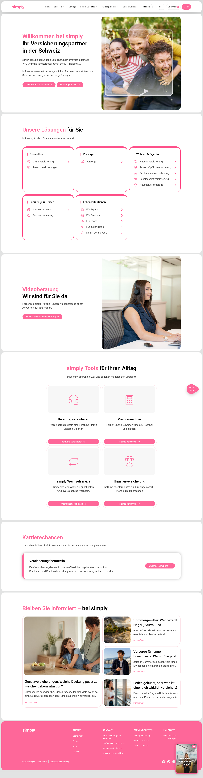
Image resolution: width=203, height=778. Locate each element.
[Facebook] (174, 761)
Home (47, 7)
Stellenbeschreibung (158, 566)
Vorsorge (72, 7)
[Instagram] (163, 761)
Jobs (75, 746)
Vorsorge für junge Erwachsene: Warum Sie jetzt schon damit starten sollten (154, 656)
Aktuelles (146, 7)
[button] (186, 7)
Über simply (78, 736)
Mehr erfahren (31, 703)
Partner (76, 741)
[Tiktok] (168, 761)
